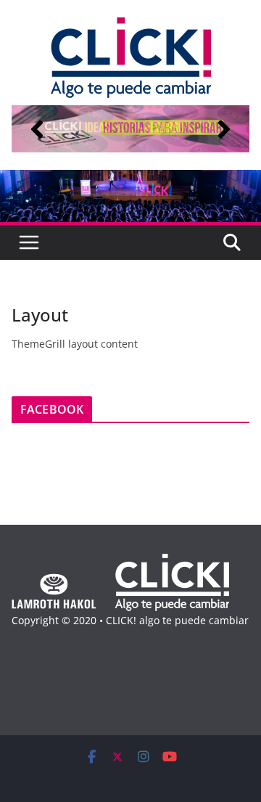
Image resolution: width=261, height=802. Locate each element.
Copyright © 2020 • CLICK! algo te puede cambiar (130, 620)
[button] (37, 129)
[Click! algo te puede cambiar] (130, 180)
